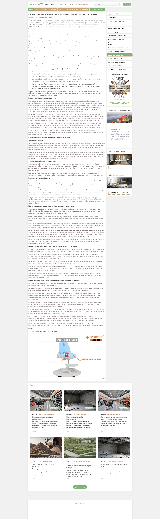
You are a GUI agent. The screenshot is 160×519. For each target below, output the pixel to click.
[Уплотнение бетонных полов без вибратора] (46, 447)
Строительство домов (48, 9)
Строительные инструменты (116, 21)
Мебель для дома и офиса (45, 17)
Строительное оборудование (116, 62)
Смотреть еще (81, 487)
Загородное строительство (116, 28)
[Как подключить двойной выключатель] (80, 400)
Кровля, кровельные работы (116, 51)
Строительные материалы (115, 25)
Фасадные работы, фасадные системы (119, 48)
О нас (37, 9)
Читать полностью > (124, 147)
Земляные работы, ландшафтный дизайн (117, 43)
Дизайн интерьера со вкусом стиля (119, 192)
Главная (31, 9)
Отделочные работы (114, 14)
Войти (128, 4)
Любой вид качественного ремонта (119, 168)
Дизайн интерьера (113, 32)
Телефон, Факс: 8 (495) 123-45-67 (68, 4)
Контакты (88, 4)
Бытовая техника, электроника (117, 39)
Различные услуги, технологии (117, 69)
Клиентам (93, 9)
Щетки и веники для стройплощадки (113, 417)
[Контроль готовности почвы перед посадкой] (80, 447)
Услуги (60, 9)
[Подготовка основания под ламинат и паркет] (114, 447)
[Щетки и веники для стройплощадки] (114, 400)
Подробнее (56, 431)
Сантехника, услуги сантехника (117, 35)
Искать (119, 4)
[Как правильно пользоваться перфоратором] (46, 400)
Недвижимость (112, 17)
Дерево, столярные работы (116, 58)
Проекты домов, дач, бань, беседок (76, 9)
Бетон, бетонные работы (115, 66)
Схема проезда (82, 4)
